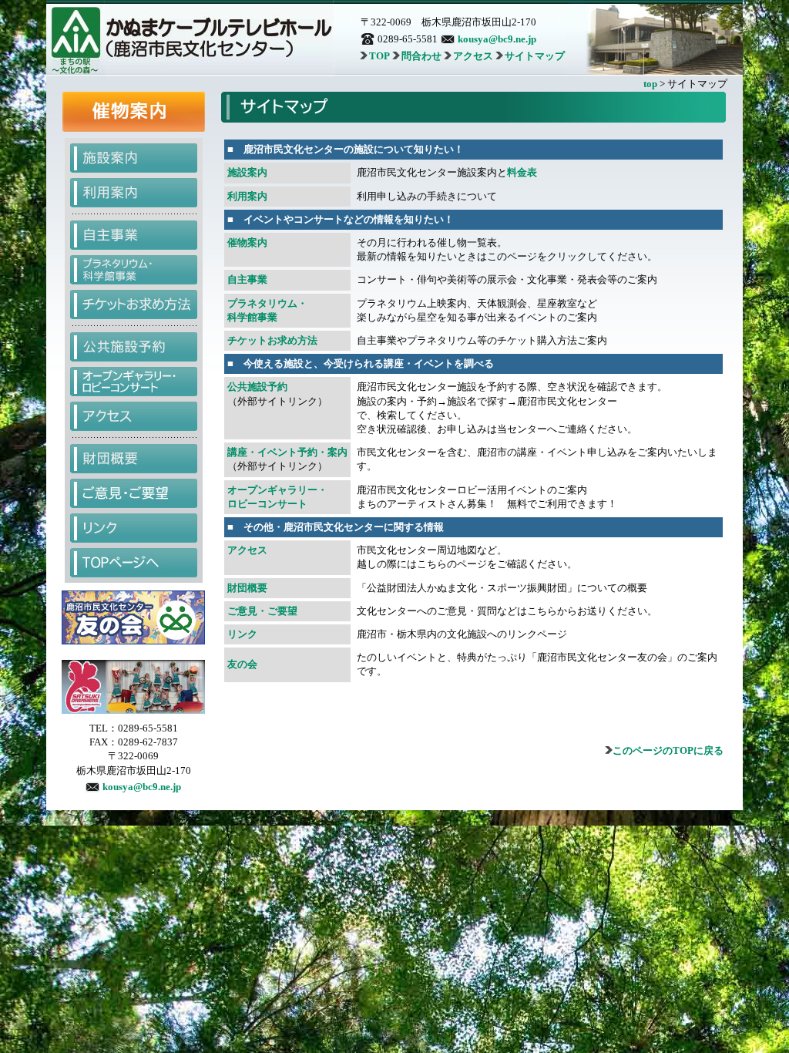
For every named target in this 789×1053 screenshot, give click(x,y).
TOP (379, 56)
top (650, 83)
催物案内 (247, 242)
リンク (242, 634)
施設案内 (247, 172)
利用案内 (247, 196)
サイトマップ (535, 56)
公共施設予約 (257, 386)
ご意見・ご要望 (262, 611)
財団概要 (247, 588)
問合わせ (421, 56)
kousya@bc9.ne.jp (497, 39)
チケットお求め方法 (272, 340)
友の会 (242, 664)
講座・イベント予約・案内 (287, 452)
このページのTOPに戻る (668, 750)
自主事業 (247, 279)
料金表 (522, 172)
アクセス (473, 56)
